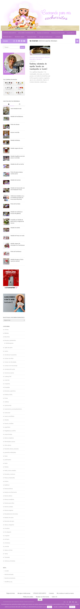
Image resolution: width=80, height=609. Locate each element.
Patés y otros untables (10, 470)
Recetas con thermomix (58, 32)
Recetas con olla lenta (43, 32)
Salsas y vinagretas (9, 524)
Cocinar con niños (9, 358)
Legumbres (7, 427)
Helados (7, 420)
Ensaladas (7, 387)
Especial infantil (31, 36)
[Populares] (8, 104)
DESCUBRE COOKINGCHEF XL (26, 32)
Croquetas (7, 383)
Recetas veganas (9, 510)
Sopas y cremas (8, 550)
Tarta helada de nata (15, 108)
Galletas (32, 57)
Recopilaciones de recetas (11, 514)
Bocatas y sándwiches (10, 340)
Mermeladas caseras (10, 441)
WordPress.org (8, 581)
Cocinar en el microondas (11, 365)
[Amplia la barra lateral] (77, 41)
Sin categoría (8, 532)
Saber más (72, 606)
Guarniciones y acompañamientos (13, 409)
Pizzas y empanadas (10, 477)
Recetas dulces (40, 57)
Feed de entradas (9, 574)
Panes (6, 456)
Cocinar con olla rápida (10, 362)
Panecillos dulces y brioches (12, 448)
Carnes (6, 351)
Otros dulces (8, 445)
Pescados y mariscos (10, 474)
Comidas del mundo (10, 369)
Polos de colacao (14, 124)
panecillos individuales (10, 452)
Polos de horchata (15, 203)
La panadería (70, 32)
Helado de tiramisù (15, 180)
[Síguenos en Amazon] (17, 41)
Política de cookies (28, 596)
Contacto (57, 36)
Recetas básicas (9, 488)
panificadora (8, 459)
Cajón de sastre (8, 347)
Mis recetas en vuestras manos (65, 593)
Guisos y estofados (9, 416)
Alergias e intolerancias (45, 36)
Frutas (6, 398)
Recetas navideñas (9, 499)
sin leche (7, 546)
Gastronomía (8, 405)
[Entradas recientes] (19, 104)
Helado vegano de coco (16, 148)
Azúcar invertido (14, 132)
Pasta (6, 463)
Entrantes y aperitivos (10, 391)
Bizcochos (7, 336)
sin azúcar (7, 528)
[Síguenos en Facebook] (19, 41)
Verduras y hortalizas (10, 561)
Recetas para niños (9, 503)
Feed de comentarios (10, 578)
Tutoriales (7, 557)
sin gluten (7, 535)
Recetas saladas (9, 506)
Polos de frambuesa (15, 251)
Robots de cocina (9, 517)
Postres (6, 481)
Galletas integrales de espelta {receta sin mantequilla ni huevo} (38, 66)
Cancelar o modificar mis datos (61, 606)
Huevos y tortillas (9, 423)
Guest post (7, 412)
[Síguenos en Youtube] (24, 41)
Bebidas (7, 333)
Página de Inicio (10, 593)
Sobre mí (54, 596)
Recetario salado (19, 36)
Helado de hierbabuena (16, 116)
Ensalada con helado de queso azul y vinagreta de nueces (17, 221)
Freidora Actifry (8, 394)
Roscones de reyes (9, 521)
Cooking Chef (8, 376)
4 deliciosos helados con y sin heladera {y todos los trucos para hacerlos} (17, 197)
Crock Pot (7, 380)
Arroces (7, 329)
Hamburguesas (9, 343)
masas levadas (8, 434)
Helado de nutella (15, 227)
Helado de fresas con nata (17, 235)
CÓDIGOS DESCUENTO (9, 32)
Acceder (7, 570)
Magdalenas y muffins (10, 430)
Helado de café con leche (17, 164)
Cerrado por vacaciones (11, 354)
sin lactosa (7, 543)
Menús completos (9, 438)
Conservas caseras (9, 373)
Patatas (7, 467)
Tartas (6, 553)
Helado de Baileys (15, 140)
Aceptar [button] (49, 606)
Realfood (7, 485)
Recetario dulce (7, 36)
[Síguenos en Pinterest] (21, 41)
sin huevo (39, 59)
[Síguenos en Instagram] (14, 41)
